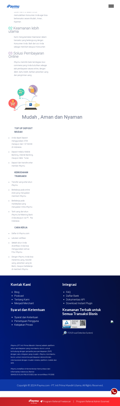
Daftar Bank (72, 295)
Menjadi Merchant (24, 303)
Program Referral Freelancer (56, 401)
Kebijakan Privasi (23, 324)
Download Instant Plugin (79, 303)
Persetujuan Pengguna (26, 321)
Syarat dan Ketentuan (26, 317)
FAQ (68, 292)
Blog (16, 292)
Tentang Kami (21, 299)
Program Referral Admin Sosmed (92, 401)
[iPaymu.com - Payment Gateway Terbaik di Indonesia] (13, 6)
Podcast (19, 295)
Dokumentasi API (75, 299)
